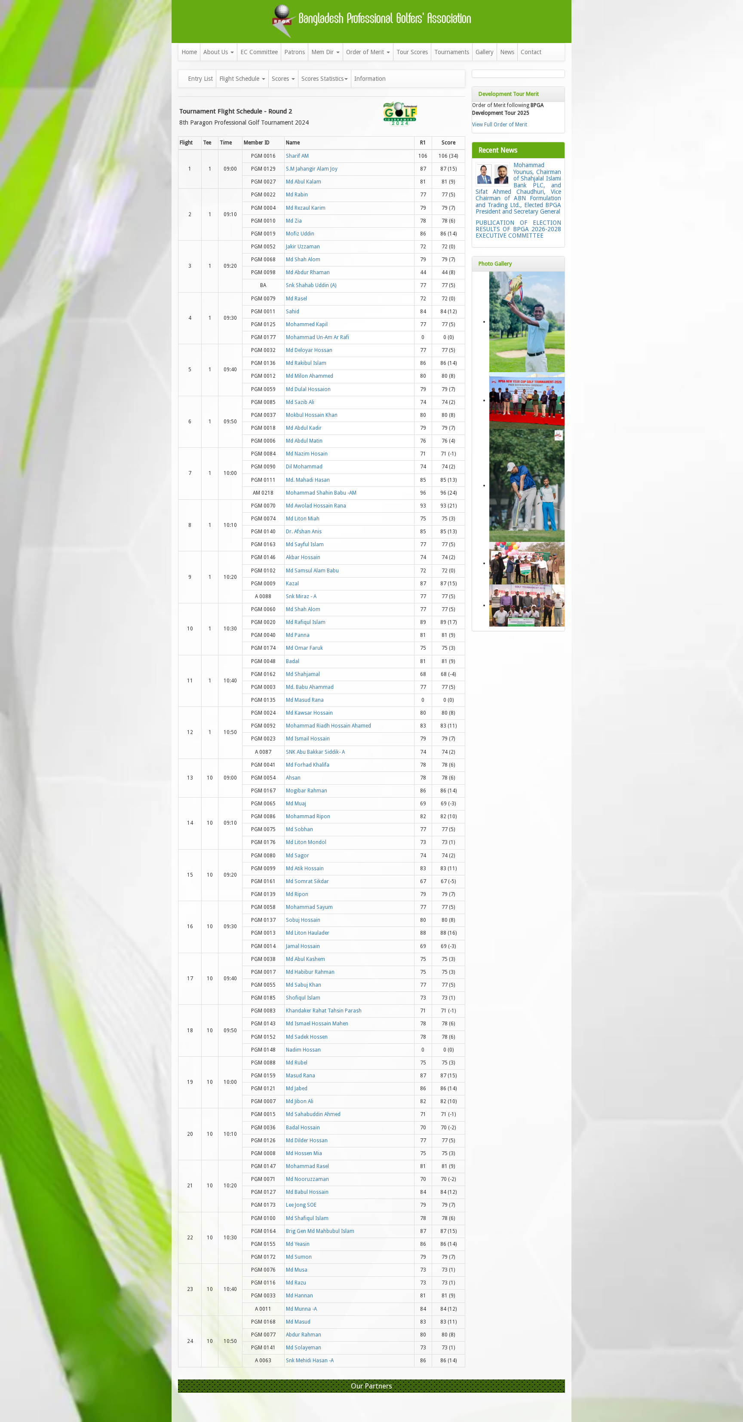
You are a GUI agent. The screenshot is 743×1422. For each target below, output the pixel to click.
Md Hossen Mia (304, 1153)
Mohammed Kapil (307, 324)
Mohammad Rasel (307, 1166)
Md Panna (298, 635)
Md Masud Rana (305, 700)
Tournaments (451, 52)
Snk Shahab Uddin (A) (311, 285)
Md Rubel (296, 1063)
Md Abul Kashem (305, 959)
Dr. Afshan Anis (304, 532)
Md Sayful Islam (305, 544)
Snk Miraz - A (301, 596)
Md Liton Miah (302, 519)
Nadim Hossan (303, 1050)
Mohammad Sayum (309, 907)
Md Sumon (299, 1257)
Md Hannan (299, 1296)
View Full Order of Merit (499, 125)
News (507, 52)
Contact (531, 52)
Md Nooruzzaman (307, 1179)
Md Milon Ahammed (309, 376)
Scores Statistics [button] (322, 78)
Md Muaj (296, 804)
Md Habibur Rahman (310, 972)
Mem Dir (323, 52)
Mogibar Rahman (306, 791)
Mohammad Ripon (308, 816)
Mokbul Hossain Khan (312, 415)
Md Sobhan (299, 829)
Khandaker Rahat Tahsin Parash (324, 1011)
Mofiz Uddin (300, 234)
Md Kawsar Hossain (309, 713)
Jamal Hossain (303, 946)
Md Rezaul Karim (305, 208)
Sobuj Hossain (303, 920)
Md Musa (296, 1270)
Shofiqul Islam (303, 998)
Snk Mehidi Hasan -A (310, 1361)
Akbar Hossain (303, 557)
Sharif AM (297, 156)
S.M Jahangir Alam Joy (312, 169)
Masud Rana (300, 1076)
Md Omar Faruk (304, 648)
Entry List (200, 78)
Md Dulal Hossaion (308, 389)
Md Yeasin (298, 1244)
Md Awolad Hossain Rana (316, 506)
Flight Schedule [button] (240, 78)
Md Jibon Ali (299, 1101)
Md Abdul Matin (304, 441)
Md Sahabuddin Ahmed (313, 1114)
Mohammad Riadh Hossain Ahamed (328, 726)
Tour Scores (412, 52)
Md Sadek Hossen (307, 1037)
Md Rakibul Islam (306, 363)
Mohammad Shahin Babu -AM (321, 493)
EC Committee (259, 52)
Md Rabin (297, 195)
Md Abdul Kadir (304, 428)
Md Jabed (296, 1089)
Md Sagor (297, 856)
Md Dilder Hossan (307, 1141)
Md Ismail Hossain (308, 739)
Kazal (292, 584)
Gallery (485, 52)
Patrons (294, 52)
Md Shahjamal (303, 674)
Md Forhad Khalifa (307, 765)
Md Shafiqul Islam (307, 1218)
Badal (292, 661)
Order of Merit (366, 52)
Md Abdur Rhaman (308, 272)
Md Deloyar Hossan (309, 350)
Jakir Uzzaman (303, 247)
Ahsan (293, 778)
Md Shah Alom (303, 260)
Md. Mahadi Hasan (308, 480)
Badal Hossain (303, 1128)
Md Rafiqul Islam (305, 622)
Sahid (292, 312)
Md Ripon (297, 894)
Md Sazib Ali (300, 402)
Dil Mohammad (304, 467)
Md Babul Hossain (307, 1192)
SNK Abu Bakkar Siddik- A (315, 752)
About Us (216, 52)
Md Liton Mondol (306, 842)
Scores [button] (281, 78)
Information (370, 78)
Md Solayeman (303, 1348)
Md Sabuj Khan (303, 985)
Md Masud (298, 1322)
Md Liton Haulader (307, 933)
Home (189, 52)
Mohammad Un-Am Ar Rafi (317, 337)
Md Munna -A (301, 1309)
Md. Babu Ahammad (310, 687)
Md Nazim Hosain (307, 454)
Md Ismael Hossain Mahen (317, 1024)
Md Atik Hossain (305, 868)
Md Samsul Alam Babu (312, 571)
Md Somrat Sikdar (307, 881)
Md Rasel (296, 299)
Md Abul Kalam (303, 182)
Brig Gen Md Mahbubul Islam (320, 1231)
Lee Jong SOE (301, 1205)
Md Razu (296, 1283)
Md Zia (294, 221)
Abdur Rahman (303, 1335)
